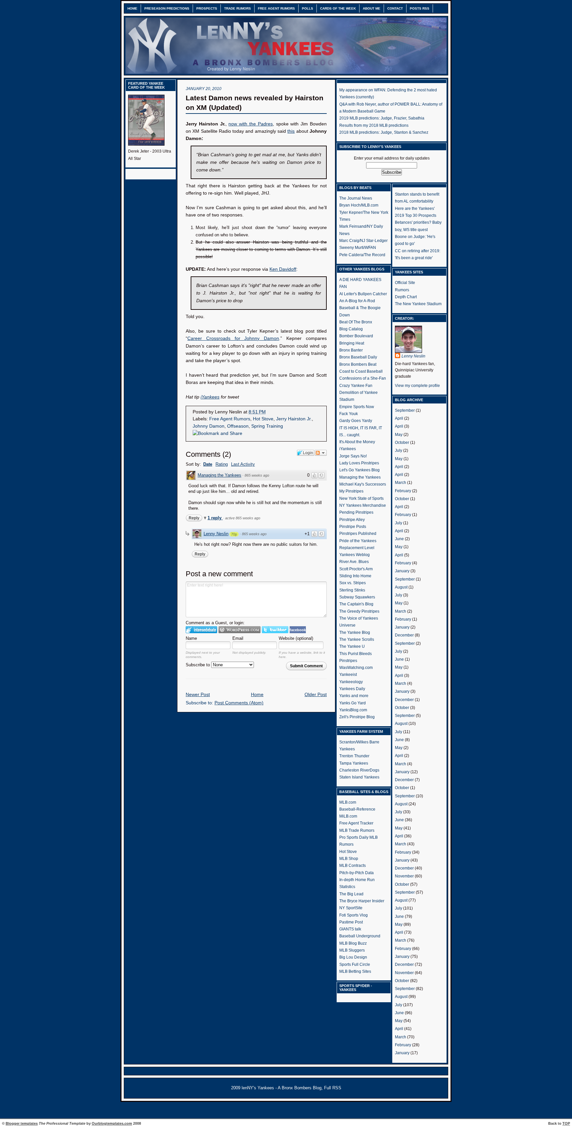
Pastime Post (351, 922)
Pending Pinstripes (356, 512)
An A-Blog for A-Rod (357, 301)
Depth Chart (406, 297)
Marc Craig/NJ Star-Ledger (363, 240)
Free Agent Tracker (356, 823)
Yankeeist (348, 674)
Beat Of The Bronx (355, 322)
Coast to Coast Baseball (361, 371)
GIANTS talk (350, 929)
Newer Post (198, 694)
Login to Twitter (275, 629)
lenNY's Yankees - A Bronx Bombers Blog (281, 1088)
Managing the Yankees (219, 475)
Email (237, 638)
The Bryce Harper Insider (361, 901)
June (399, 539)
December (404, 635)
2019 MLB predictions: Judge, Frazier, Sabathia (381, 118)
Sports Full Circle (354, 964)
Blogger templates (22, 1123)
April (399, 418)
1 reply (215, 517)
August (401, 587)
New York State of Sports (361, 498)
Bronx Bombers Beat (357, 364)
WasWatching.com (356, 667)
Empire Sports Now (356, 406)
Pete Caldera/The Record (362, 255)
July (398, 450)
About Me (371, 8)
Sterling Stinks (352, 590)
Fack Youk (348, 413)
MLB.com (347, 802)
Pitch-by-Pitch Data (356, 873)
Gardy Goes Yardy (355, 420)
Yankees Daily (352, 688)
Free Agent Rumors (276, 8)
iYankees (347, 449)
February (403, 491)
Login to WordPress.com (239, 629)
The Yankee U (352, 646)
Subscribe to (198, 664)
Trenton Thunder (354, 756)
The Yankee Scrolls (356, 639)
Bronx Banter (351, 350)
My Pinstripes (351, 491)
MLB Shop (348, 858)
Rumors (402, 290)
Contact (395, 8)
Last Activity (243, 464)
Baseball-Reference (357, 809)
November (404, 876)
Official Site (405, 282)
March (400, 482)
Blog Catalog (351, 329)
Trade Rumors (237, 8)
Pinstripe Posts (352, 526)
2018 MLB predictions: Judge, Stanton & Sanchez (383, 132)
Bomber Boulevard (356, 336)
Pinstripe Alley (352, 519)
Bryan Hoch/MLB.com (358, 205)
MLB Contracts (352, 865)
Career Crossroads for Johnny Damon (233, 338)
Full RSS (332, 1088)
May (399, 434)
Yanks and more (353, 695)
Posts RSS (419, 8)
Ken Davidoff (282, 269)
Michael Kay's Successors (362, 484)
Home (132, 8)
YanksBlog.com (353, 710)
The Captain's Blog (356, 604)
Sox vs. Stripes (352, 583)
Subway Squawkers (357, 597)
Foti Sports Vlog (353, 915)
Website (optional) (296, 638)
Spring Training (267, 426)
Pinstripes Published (357, 533)
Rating (221, 464)
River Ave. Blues (354, 561)
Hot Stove (263, 418)
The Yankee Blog (354, 632)
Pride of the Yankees (357, 541)
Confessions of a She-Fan (362, 378)
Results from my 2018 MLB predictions (373, 125)
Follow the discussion (321, 453)
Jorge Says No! (353, 456)
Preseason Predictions (166, 8)
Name (191, 638)
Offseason (238, 426)
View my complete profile (417, 385)
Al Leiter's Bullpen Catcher (363, 294)
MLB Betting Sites (355, 971)
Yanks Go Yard (352, 703)
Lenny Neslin (216, 533)
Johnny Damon (208, 426)
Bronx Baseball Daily (358, 357)
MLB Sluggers (352, 950)
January (402, 571)
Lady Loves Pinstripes (359, 463)
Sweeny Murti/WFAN (357, 247)
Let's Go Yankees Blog (359, 470)
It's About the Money (357, 442)
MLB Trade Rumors (356, 830)
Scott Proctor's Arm (356, 569)
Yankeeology (351, 682)
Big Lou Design (353, 957)
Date (207, 464)
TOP (566, 1123)
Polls (307, 8)
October (402, 442)
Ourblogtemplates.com (112, 1123)
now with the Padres (250, 123)
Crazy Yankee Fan (355, 385)
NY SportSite (350, 908)
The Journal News (355, 198)
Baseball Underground (359, 936)
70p (234, 534)
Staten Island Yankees (359, 777)
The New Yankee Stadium (418, 304)
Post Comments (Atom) (239, 702)
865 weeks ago (257, 475)
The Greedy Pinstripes (359, 611)
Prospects (206, 8)
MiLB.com (348, 816)
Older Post (316, 694)
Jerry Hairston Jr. (294, 418)
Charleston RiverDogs (359, 770)
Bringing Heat (351, 343)
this (291, 131)
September (405, 410)
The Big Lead (351, 894)
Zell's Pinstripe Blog (357, 717)
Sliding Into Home (355, 576)
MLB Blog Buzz (353, 943)
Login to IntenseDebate (201, 629)
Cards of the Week (338, 8)
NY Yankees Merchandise (362, 505)
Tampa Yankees (353, 763)
